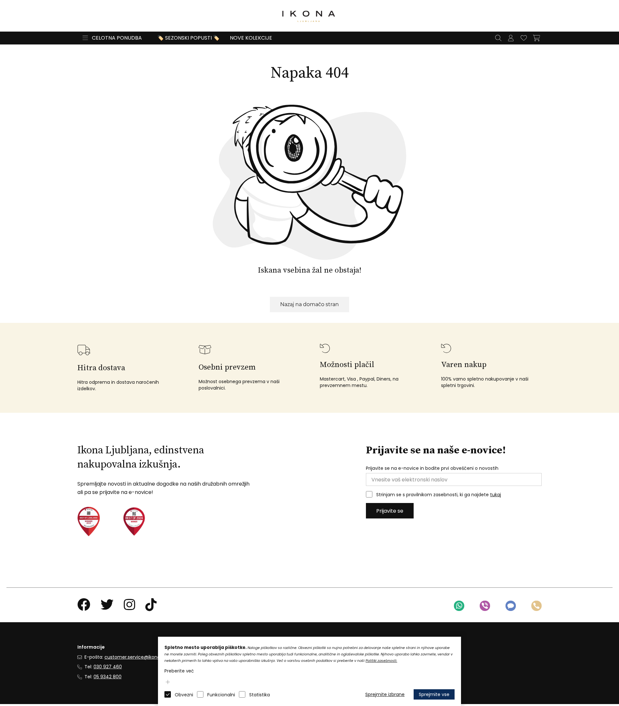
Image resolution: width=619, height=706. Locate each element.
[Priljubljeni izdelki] (523, 38)
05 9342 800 (107, 676)
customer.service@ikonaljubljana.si (143, 657)
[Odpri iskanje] (498, 38)
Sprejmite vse (434, 694)
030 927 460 (107, 666)
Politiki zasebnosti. (381, 660)
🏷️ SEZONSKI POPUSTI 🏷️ (188, 38)
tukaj (495, 494)
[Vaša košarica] (536, 38)
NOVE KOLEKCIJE (251, 38)
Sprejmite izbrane (385, 694)
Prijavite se (389, 511)
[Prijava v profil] (511, 38)
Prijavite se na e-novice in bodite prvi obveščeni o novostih (432, 468)
